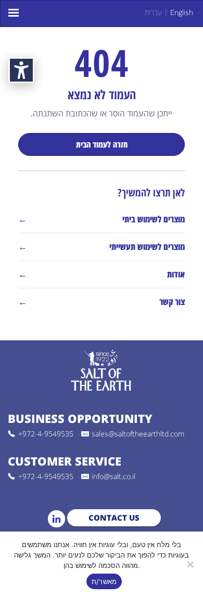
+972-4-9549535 (45, 433)
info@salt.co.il (113, 476)
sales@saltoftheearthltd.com (138, 433)
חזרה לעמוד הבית (102, 144)
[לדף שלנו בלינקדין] (56, 518)
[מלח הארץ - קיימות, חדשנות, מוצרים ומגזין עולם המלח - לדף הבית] (101, 371)
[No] (190, 564)
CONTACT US (113, 517)
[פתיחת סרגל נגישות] (21, 70)
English (181, 12)
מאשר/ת (104, 581)
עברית (153, 12)
